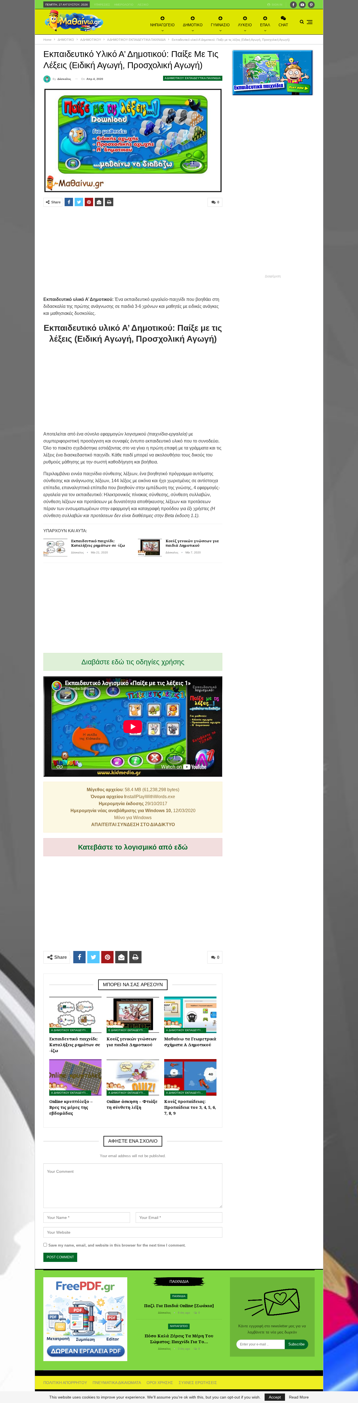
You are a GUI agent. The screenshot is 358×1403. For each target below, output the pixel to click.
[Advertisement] (132, 251)
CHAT (283, 25)
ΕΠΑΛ (265, 25)
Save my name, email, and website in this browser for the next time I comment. (117, 1245)
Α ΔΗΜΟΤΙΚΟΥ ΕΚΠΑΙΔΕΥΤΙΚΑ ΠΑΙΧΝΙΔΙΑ (193, 78)
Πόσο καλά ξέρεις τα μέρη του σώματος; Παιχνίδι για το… (179, 1338)
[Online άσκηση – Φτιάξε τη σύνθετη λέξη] (133, 1077)
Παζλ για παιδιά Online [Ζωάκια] (179, 1305)
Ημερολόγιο (123, 4)
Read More (299, 1397)
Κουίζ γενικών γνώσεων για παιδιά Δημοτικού (192, 543)
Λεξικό (143, 4)
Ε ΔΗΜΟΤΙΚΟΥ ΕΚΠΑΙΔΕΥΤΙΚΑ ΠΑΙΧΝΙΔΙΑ (129, 1030)
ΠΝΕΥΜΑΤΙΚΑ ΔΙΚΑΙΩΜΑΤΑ (117, 1382)
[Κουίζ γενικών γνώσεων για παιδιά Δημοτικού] (150, 548)
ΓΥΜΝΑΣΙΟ (220, 25)
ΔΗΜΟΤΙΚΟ (192, 25)
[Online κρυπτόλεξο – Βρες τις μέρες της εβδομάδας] (75, 1077)
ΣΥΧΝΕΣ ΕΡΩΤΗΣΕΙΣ (198, 1382)
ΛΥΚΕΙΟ (245, 25)
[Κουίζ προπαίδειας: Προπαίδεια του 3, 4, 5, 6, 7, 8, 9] (190, 1077)
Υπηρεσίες (102, 4)
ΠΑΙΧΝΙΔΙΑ (178, 1296)
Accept (275, 1397)
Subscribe (296, 1344)
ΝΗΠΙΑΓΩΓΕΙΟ (162, 25)
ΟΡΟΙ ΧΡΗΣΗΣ (160, 1382)
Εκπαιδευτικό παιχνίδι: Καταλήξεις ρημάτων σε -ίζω (98, 543)
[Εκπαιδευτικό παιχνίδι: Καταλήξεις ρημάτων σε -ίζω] (55, 548)
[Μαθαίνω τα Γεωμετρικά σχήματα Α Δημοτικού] (190, 1015)
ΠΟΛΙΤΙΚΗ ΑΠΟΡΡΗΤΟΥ (65, 1382)
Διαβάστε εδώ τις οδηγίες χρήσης (132, 662)
